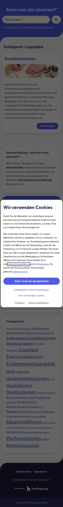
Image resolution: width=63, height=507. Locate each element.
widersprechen (19, 271)
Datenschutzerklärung (18, 264)
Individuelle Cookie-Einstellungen (31, 289)
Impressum (43, 264)
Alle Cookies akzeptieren (31, 281)
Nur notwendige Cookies (32, 295)
